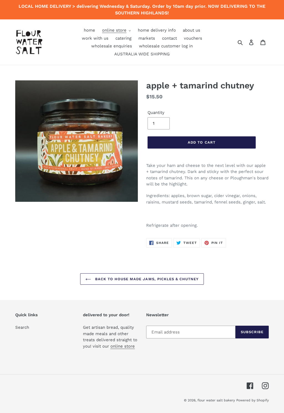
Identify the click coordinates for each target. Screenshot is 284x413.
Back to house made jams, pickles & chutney (146, 279)
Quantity (156, 112)
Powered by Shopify (252, 400)
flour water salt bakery (216, 400)
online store (122, 346)
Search (22, 327)
